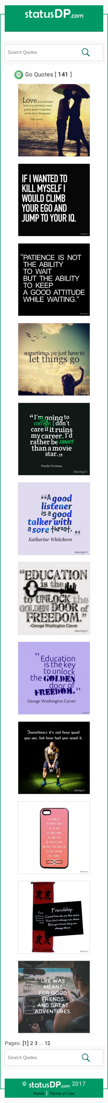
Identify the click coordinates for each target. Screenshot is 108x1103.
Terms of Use (62, 1093)
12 (47, 1043)
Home (38, 1093)
